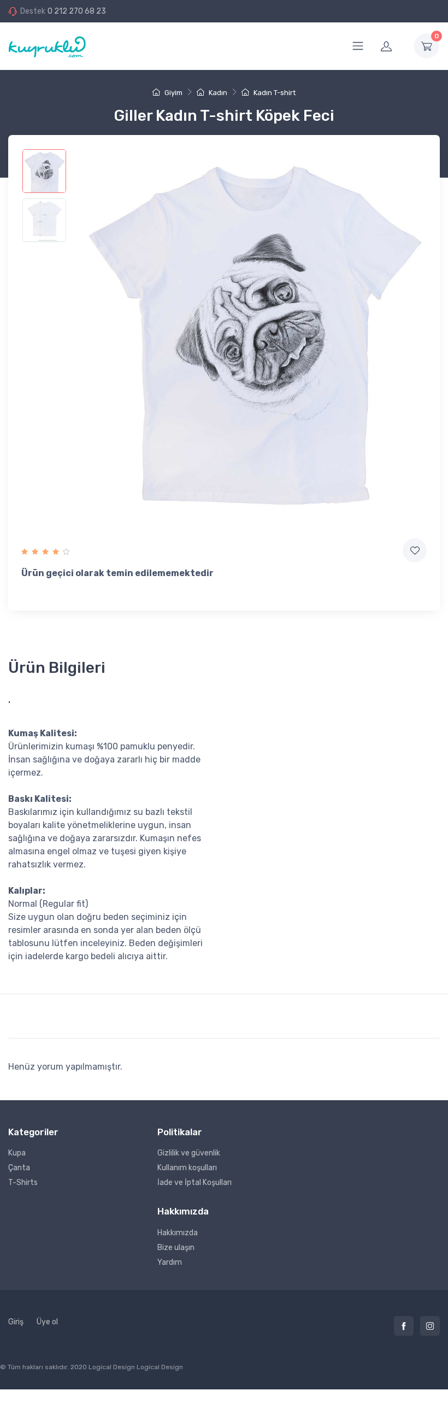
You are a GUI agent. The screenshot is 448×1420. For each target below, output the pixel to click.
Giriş (15, 1322)
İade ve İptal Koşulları (194, 1182)
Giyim (172, 93)
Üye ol (47, 1322)
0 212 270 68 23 (77, 11)
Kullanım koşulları (187, 1167)
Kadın (217, 93)
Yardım (169, 1262)
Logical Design (160, 1367)
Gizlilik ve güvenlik (188, 1153)
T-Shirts (23, 1182)
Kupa (17, 1153)
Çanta (19, 1167)
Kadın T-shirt (274, 93)
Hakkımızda (177, 1232)
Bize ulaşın (175, 1247)
